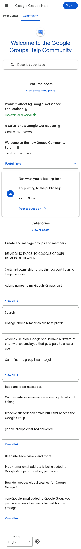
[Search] (12, 64)
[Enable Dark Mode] (37, 541)
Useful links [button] (13, 163)
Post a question (30, 209)
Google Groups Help (32, 6)
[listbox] (20, 542)
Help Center (10, 15)
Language (16, 536)
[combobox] (40, 64)
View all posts (40, 230)
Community (30, 15)
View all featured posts (40, 90)
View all (10, 300)
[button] (6, 5)
